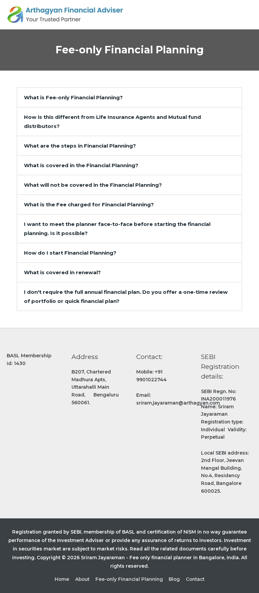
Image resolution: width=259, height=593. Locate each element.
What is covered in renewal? (62, 272)
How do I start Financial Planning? (70, 253)
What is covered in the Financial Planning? (81, 165)
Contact (195, 579)
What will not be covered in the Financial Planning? (93, 185)
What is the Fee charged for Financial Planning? (89, 204)
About (82, 579)
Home (62, 579)
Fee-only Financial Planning (129, 579)
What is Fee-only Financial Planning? (73, 97)
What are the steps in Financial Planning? (80, 146)
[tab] (129, 97)
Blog (174, 579)
